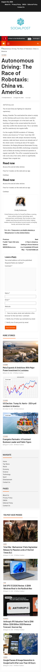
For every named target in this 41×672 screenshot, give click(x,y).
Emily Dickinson (7, 97)
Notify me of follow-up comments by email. (20, 319)
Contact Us (21, 7)
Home (5, 461)
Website (7, 306)
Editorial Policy (32, 4)
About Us (7, 4)
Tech (4, 582)
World (5, 467)
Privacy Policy (16, 4)
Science (5, 472)
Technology (6, 474)
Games (5, 544)
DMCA (24, 4)
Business (5, 618)
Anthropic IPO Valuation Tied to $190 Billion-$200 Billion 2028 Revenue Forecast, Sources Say (18, 624)
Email (7, 300)
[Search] (38, 43)
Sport (4, 477)
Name (7, 293)
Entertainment (7, 480)
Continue (6, 175)
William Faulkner (19, 373)
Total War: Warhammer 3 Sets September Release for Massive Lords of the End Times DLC (20, 550)
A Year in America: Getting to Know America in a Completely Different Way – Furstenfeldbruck (29, 245)
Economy (6, 469)
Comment (8, 266)
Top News (3, 55)
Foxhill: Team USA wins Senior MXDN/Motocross (11, 243)
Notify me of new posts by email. (17, 322)
